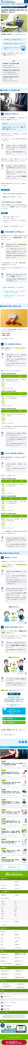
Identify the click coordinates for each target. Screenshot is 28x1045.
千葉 (15, 904)
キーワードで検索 (4, 1012)
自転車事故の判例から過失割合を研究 (11, 70)
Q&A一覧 (3, 947)
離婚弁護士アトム (4, 961)
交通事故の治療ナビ (5, 974)
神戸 (15, 915)
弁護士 (2, 941)
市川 (2, 906)
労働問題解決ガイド (19, 964)
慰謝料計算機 (3, 888)
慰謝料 (2, 934)
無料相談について (4, 878)
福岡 (2, 918)
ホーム (2, 881)
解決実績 (16, 885)
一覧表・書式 (17, 947)
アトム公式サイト (4, 924)
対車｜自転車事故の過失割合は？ (10, 72)
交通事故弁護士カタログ (20, 970)
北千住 (16, 908)
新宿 (2, 908)
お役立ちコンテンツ (4, 1021)
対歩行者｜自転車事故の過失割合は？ (11, 74)
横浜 (2, 911)
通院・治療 (17, 938)
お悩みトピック (18, 888)
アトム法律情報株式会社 (20, 984)
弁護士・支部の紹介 (5, 898)
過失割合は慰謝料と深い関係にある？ (11, 67)
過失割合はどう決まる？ (8, 78)
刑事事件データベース (19, 957)
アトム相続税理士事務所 (20, 987)
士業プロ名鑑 (3, 977)
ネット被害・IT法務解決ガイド (7, 964)
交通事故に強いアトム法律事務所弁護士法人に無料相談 (20, 954)
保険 (2, 938)
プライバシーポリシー (5, 921)
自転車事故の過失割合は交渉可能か (11, 76)
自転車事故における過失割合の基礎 (11, 63)
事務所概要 (3, 895)
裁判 (2, 944)
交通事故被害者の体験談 (20, 977)
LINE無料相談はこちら (11, 718)
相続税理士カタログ (19, 961)
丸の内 (16, 906)
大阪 (2, 915)
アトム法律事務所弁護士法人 (6, 987)
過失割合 (16, 941)
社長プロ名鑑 (17, 974)
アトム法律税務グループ (6, 984)
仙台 (15, 901)
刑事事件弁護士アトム (5, 954)
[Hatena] (25, 742)
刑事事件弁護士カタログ (6, 970)
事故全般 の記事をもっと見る (14, 867)
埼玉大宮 (3, 904)
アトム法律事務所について (6, 891)
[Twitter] (19, 742)
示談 (16, 931)
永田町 (3, 901)
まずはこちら (3, 885)
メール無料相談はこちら (11, 722)
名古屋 (3, 913)
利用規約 (16, 921)
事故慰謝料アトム (4, 957)
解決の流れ (3, 931)
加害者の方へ (17, 944)
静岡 (15, 911)
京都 (15, 913)
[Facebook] (22, 742)
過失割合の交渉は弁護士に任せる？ (10, 80)
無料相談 (16, 881)
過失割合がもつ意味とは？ (8, 65)
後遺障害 (16, 934)
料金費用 (16, 895)
